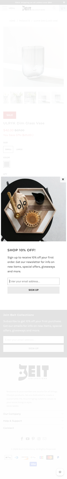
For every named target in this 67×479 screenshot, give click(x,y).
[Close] (63, 179)
